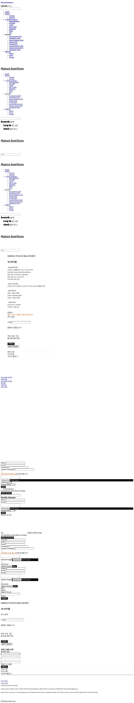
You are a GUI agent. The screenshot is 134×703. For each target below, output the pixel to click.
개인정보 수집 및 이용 (9, 474)
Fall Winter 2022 (14, 38)
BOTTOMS (13, 27)
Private (11, 57)
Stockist (12, 18)
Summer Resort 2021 (16, 46)
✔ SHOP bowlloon (11, 19)
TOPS (11, 25)
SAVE (3, 487)
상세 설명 (4, 379)
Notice (11, 54)
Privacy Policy (4, 683)
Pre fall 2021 (13, 44)
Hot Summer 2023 (15, 36)
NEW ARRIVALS (14, 21)
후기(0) (3, 383)
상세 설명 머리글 (6, 377)
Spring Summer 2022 (16, 40)
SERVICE (8, 52)
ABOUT (7, 14)
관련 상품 (4, 387)
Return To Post (7, 586)
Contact (12, 16)
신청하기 (4, 666)
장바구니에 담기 (7, 644)
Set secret (4, 564)
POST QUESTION (7, 537)
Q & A (11, 55)
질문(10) (3, 385)
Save (14, 566)
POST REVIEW (6, 493)
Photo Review (8, 489)
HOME (7, 12)
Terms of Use (4, 680)
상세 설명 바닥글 (6, 381)
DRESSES (12, 29)
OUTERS (12, 23)
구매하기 (4, 598)
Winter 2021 (13, 42)
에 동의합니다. (14, 474)
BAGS (11, 31)
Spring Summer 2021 (16, 48)
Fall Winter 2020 (15, 50)
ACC (10, 33)
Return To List (6, 566)
